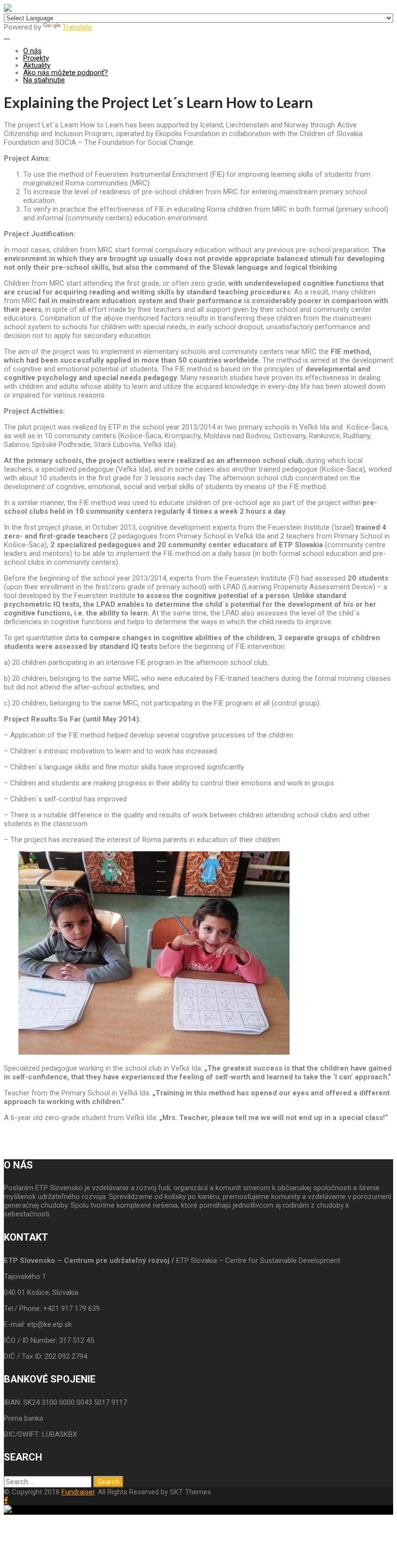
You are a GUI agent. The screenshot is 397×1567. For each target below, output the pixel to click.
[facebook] (6, 1500)
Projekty (36, 58)
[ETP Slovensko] (8, 9)
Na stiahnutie (44, 80)
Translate (77, 27)
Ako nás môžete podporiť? (65, 72)
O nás (32, 50)
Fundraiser (77, 1492)
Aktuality (36, 65)
